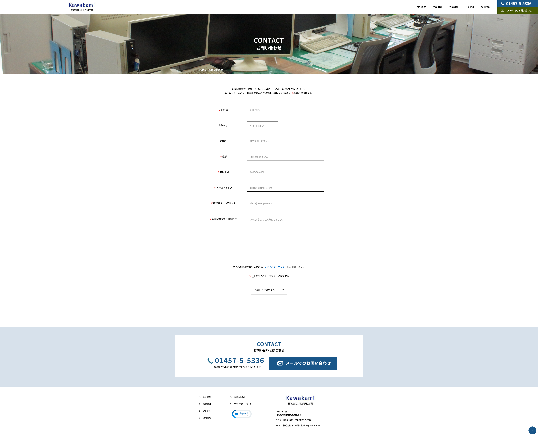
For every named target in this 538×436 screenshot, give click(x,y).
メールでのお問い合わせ (519, 10)
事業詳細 (453, 7)
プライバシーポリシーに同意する (272, 276)
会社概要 (421, 7)
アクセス (469, 7)
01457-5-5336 (518, 3)
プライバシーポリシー (276, 266)
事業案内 (437, 7)
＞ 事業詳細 (205, 404)
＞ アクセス (205, 410)
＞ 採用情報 (205, 417)
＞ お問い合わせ (238, 397)
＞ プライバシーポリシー (242, 404)
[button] (242, 413)
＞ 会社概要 (205, 397)
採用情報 (485, 7)
